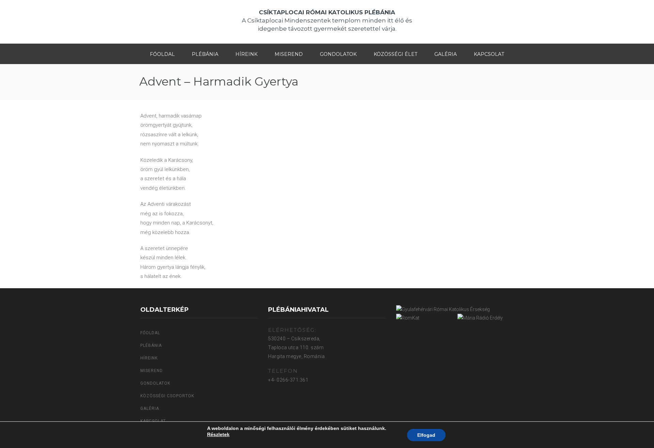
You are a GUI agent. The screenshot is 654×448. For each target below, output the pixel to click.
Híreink (246, 54)
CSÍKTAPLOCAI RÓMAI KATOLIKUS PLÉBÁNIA (327, 12)
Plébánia (205, 54)
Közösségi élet (395, 54)
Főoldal (162, 54)
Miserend (289, 54)
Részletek (218, 434)
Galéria (445, 54)
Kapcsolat (489, 54)
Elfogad (426, 435)
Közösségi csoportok (167, 395)
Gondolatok (338, 54)
